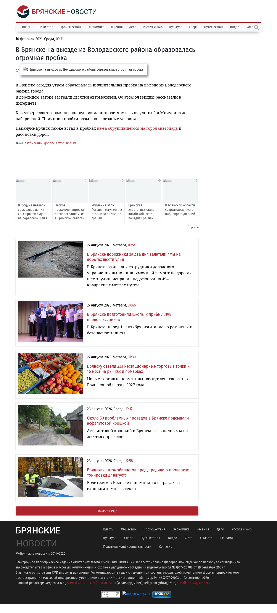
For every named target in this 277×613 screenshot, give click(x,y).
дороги (49, 143)
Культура (175, 27)
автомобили (34, 143)
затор (60, 143)
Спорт (193, 27)
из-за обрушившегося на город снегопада (137, 128)
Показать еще (107, 511)
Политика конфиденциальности (127, 546)
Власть (27, 27)
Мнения (117, 27)
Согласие (165, 546)
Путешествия (214, 27)
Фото (188, 538)
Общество (46, 27)
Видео (234, 27)
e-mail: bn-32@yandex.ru (194, 583)
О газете (206, 538)
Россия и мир (153, 27)
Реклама (226, 538)
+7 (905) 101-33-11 (104, 583)
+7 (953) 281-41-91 (79, 583)
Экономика (96, 27)
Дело (132, 27)
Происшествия (71, 27)
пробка (71, 143)
